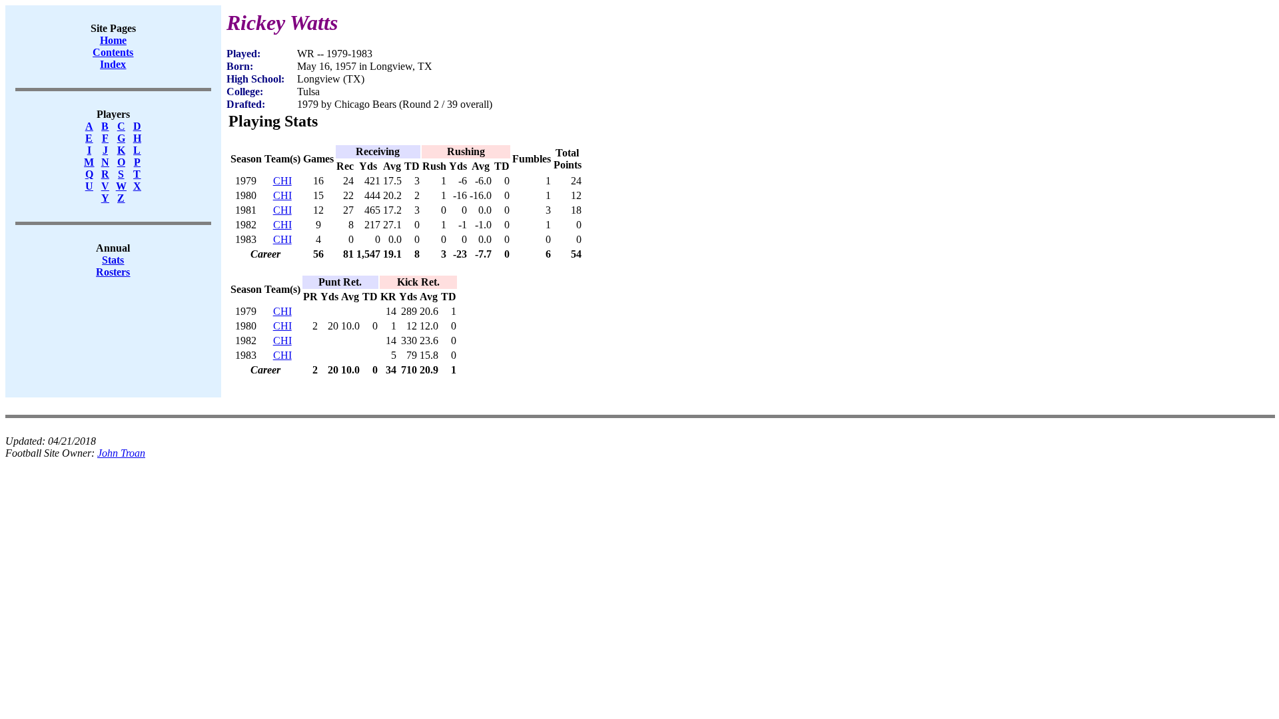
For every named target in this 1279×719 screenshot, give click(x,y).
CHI (282, 180)
